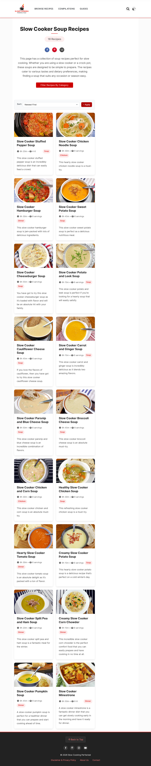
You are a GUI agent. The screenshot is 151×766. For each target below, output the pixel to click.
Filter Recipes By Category (54, 85)
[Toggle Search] (127, 8)
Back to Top (77, 739)
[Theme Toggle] (133, 8)
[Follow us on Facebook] (65, 748)
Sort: (19, 104)
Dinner (21, 221)
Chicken (64, 155)
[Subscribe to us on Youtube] (85, 748)
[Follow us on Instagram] (79, 748)
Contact (96, 760)
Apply (87, 104)
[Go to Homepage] (22, 9)
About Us (84, 760)
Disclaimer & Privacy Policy (63, 760)
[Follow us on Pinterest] (72, 748)
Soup (46, 151)
